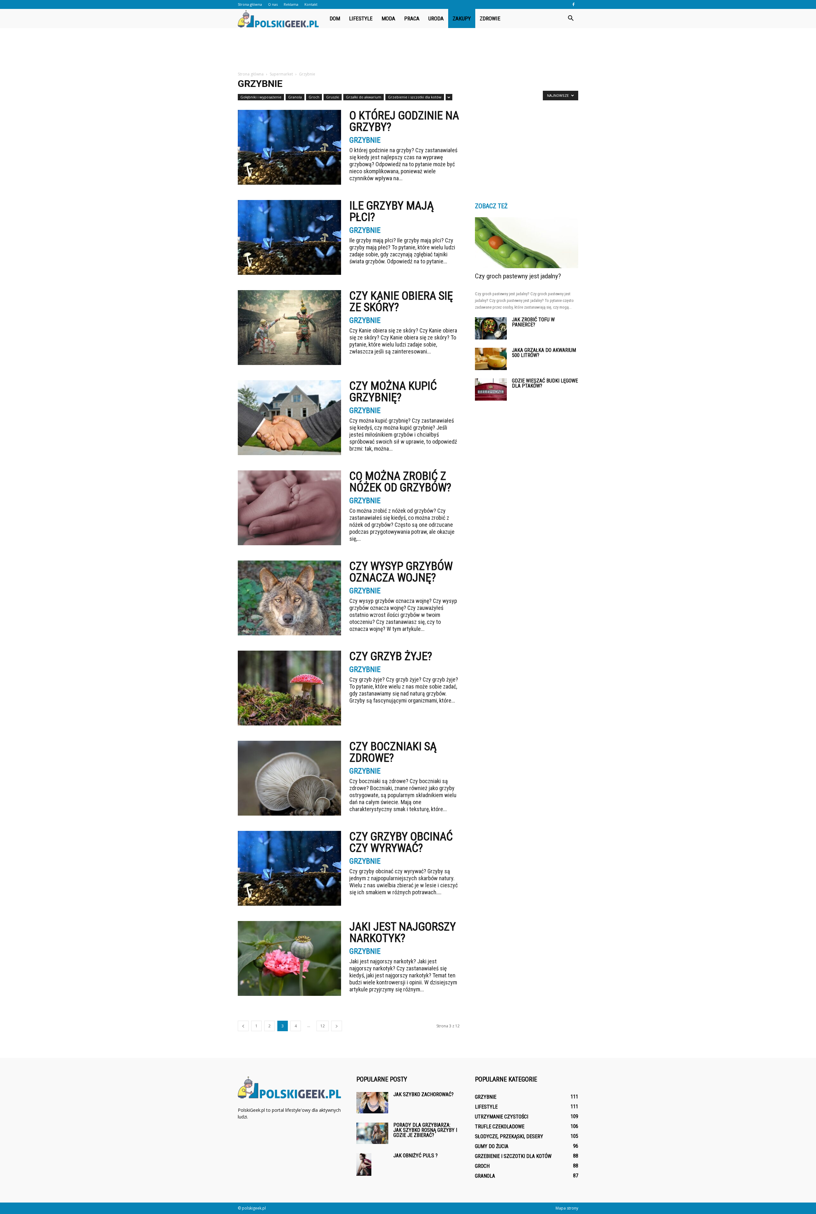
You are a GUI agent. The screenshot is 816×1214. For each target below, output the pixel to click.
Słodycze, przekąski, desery (509, 1136)
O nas (273, 4)
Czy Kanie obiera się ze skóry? (401, 301)
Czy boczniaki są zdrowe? (393, 752)
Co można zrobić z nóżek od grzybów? (400, 481)
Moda (388, 18)
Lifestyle (361, 18)
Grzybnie (365, 140)
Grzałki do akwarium (363, 97)
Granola (295, 97)
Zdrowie (490, 18)
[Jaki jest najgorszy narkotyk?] (289, 958)
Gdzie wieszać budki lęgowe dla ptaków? (545, 383)
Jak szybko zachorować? (423, 1094)
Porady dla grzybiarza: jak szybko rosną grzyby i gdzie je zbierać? (425, 1130)
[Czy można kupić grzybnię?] (289, 417)
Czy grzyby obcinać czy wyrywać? (401, 842)
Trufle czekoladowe (499, 1127)
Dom (335, 18)
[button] (570, 18)
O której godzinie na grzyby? (404, 121)
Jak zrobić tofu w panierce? (533, 322)
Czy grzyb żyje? (390, 656)
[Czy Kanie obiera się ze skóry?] (289, 327)
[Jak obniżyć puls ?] (363, 1164)
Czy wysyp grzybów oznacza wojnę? (401, 572)
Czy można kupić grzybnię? (393, 391)
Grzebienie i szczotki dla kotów (414, 97)
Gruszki (332, 97)
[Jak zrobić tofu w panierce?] (491, 328)
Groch (314, 97)
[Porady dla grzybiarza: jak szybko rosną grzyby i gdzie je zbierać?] (372, 1133)
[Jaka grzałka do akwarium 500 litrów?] (491, 359)
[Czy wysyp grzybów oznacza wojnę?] (289, 598)
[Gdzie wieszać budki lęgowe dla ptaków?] (491, 389)
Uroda (436, 18)
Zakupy (462, 18)
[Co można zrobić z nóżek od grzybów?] (289, 507)
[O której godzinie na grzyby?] (289, 147)
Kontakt (310, 4)
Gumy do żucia (491, 1146)
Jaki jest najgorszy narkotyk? (402, 932)
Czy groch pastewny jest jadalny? (518, 276)
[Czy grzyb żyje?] (289, 688)
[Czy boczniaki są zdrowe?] (289, 778)
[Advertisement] (408, 50)
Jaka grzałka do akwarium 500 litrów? (544, 352)
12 (322, 1026)
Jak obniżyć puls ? (415, 1156)
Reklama (291, 4)
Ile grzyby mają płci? (391, 211)
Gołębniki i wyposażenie (260, 97)
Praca (411, 18)
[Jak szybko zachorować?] (372, 1102)
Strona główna (250, 4)
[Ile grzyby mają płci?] (289, 237)
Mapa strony (567, 1208)
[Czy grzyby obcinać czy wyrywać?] (289, 868)
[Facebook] (573, 4)
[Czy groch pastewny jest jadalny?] (526, 242)
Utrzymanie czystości (501, 1117)
